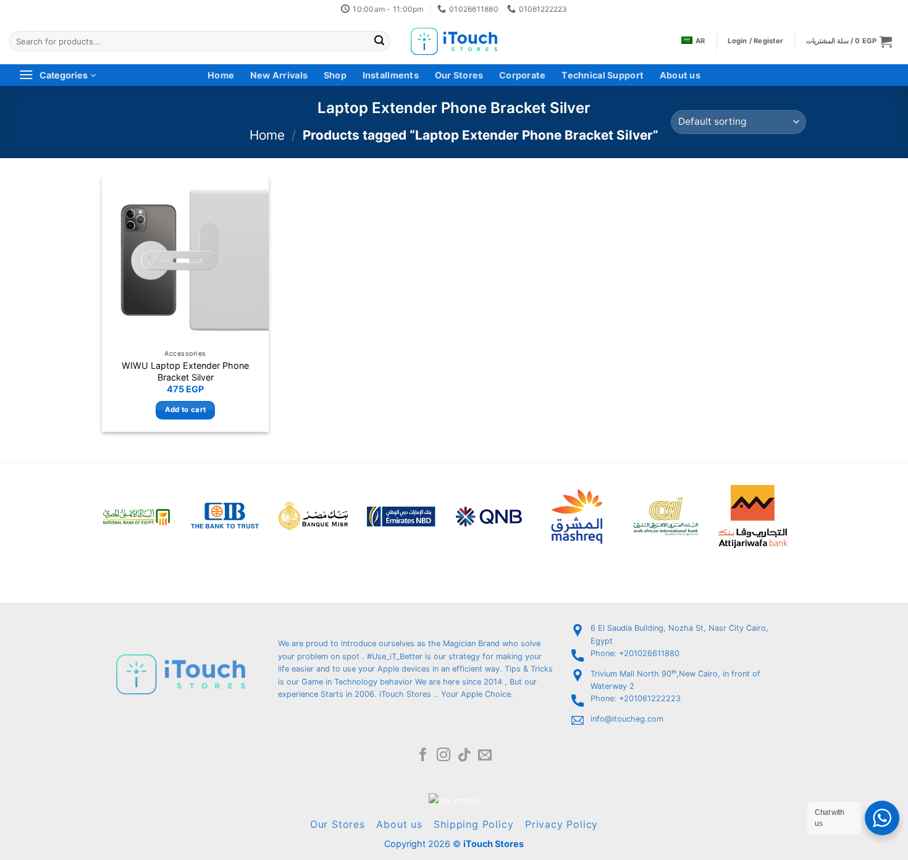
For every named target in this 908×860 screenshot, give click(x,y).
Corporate (522, 75)
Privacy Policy (561, 824)
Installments (391, 75)
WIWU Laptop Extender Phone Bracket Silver (185, 371)
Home (221, 75)
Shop (335, 75)
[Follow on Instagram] (443, 756)
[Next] (803, 500)
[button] (849, 41)
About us (680, 75)
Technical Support (602, 75)
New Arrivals (279, 75)
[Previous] (86, 500)
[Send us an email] (485, 756)
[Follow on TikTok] (464, 756)
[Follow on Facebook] (423, 756)
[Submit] (379, 41)
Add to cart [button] (185, 409)
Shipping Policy (473, 824)
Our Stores (459, 75)
